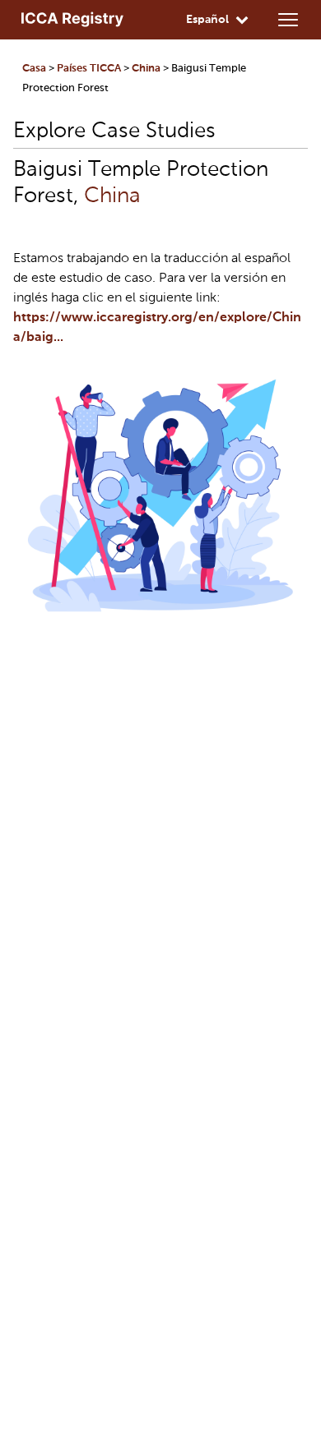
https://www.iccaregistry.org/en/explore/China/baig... (157, 327)
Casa (34, 68)
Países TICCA (89, 68)
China (146, 68)
